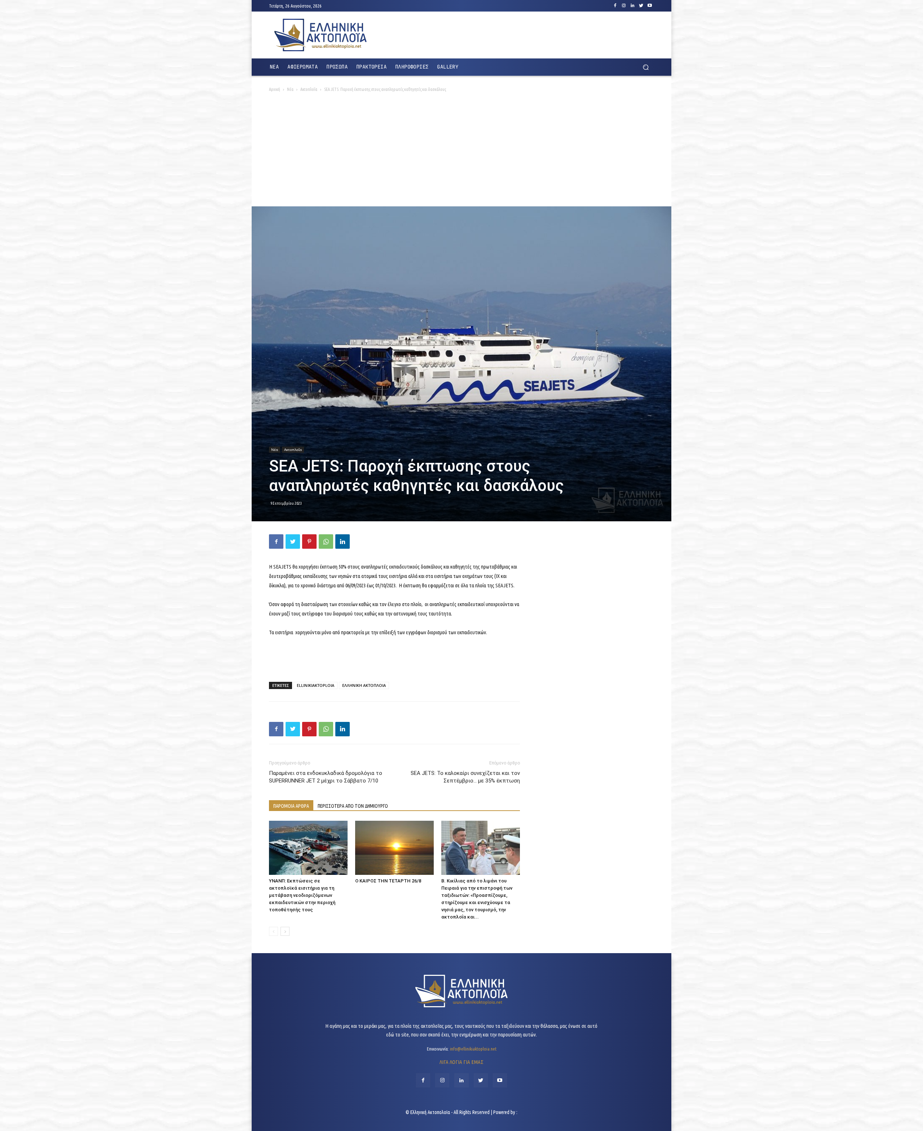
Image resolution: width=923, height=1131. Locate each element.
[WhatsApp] (326, 541)
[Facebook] (615, 5)
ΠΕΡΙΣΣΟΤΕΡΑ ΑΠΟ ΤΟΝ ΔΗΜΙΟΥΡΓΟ (353, 806)
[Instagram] (623, 5)
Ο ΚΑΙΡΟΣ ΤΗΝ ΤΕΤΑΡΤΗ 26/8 (388, 881)
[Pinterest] (309, 541)
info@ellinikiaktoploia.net (473, 1048)
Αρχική (274, 89)
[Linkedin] (632, 5)
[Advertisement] (461, 152)
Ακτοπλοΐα (308, 89)
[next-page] (285, 931)
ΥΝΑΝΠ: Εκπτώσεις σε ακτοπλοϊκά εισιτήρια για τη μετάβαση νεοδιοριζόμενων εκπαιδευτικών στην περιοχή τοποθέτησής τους (302, 895)
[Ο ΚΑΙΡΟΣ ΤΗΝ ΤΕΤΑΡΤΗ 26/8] (394, 848)
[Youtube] (649, 5)
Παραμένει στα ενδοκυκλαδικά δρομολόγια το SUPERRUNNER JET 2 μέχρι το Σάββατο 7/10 (325, 777)
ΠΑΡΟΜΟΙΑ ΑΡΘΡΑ (291, 806)
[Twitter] (641, 5)
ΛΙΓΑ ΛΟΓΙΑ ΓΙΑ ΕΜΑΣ (461, 1062)
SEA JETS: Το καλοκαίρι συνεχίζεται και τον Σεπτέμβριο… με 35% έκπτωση (465, 777)
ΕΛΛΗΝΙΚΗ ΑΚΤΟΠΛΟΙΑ (364, 685)
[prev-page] (273, 931)
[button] (645, 67)
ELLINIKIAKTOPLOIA (315, 685)
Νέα (290, 89)
